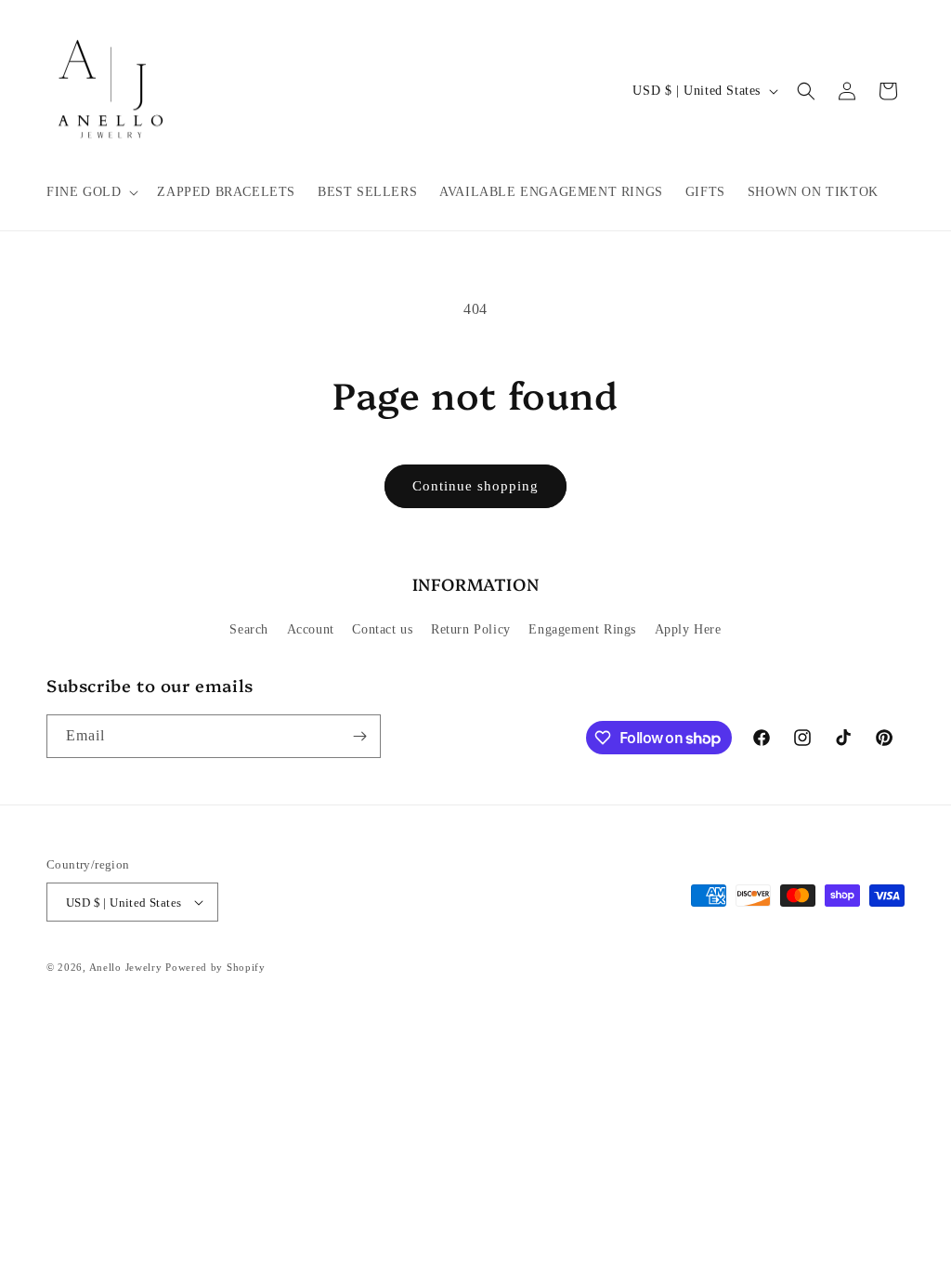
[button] (90, 192)
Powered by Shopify (215, 967)
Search (248, 629)
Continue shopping (475, 485)
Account (310, 629)
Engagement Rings (582, 629)
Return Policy (471, 629)
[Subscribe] (359, 736)
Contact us (382, 629)
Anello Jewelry (127, 967)
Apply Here (688, 629)
